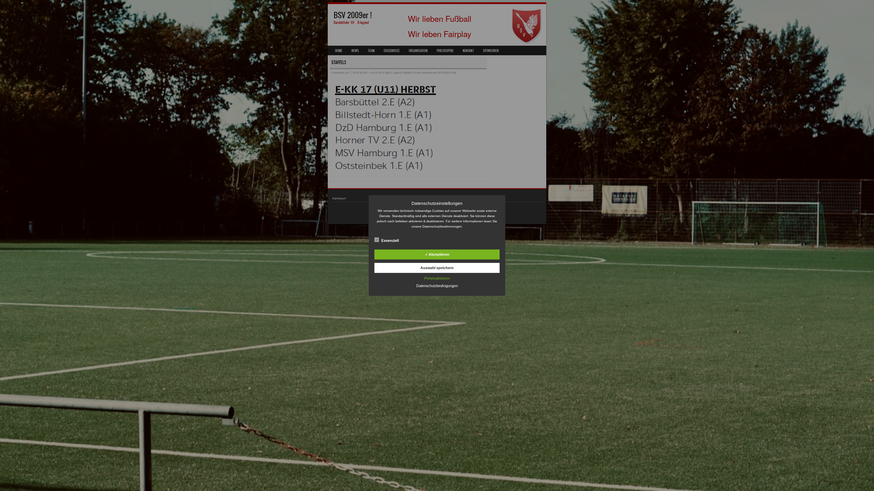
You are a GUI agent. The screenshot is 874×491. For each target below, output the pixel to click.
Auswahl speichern (437, 268)
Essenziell (390, 241)
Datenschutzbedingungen (437, 286)
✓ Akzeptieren (437, 254)
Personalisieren (437, 278)
